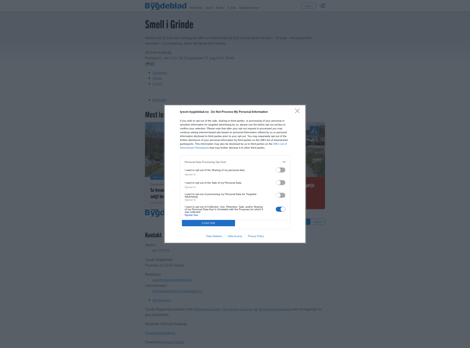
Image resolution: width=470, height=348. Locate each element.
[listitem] (235, 162)
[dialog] (235, 174)
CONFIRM (208, 223)
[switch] (280, 169)
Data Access (235, 236)
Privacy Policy (256, 236)
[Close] (298, 112)
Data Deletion (214, 236)
